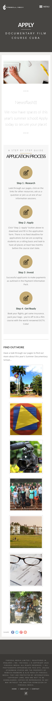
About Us (24, 689)
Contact (35, 689)
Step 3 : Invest (26, 272)
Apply (26, 569)
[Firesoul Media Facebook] (26, 693)
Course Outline (25, 419)
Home (14, 689)
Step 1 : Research (26, 183)
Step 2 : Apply (26, 222)
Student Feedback (26, 494)
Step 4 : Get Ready (26, 308)
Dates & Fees (26, 532)
